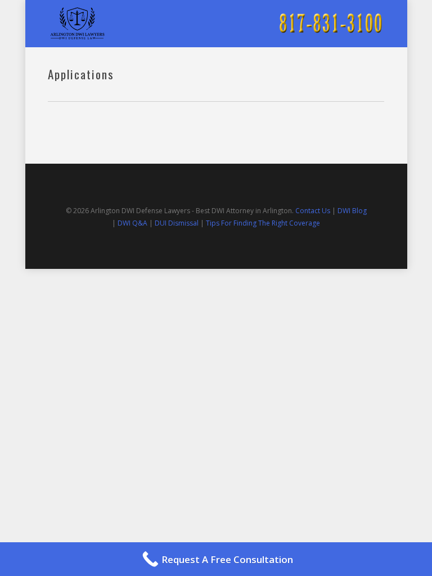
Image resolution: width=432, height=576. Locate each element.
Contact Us (312, 210)
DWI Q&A (132, 223)
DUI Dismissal (177, 223)
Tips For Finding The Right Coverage (263, 223)
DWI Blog (352, 210)
